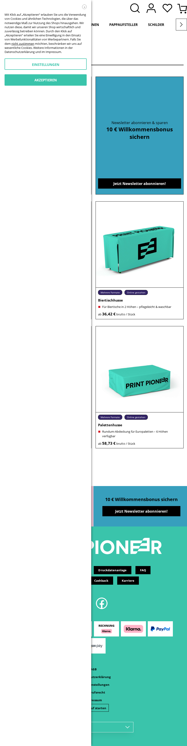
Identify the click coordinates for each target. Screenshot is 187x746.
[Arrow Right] (181, 24)
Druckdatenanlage (112, 570)
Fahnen (92, 24)
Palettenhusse (110, 425)
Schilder (156, 24)
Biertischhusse (110, 300)
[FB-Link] (102, 608)
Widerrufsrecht (93, 692)
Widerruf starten (93, 708)
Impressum (93, 700)
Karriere (128, 581)
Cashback (101, 581)
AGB (93, 669)
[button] (168, 8)
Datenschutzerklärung (93, 677)
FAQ (143, 570)
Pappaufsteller (123, 24)
